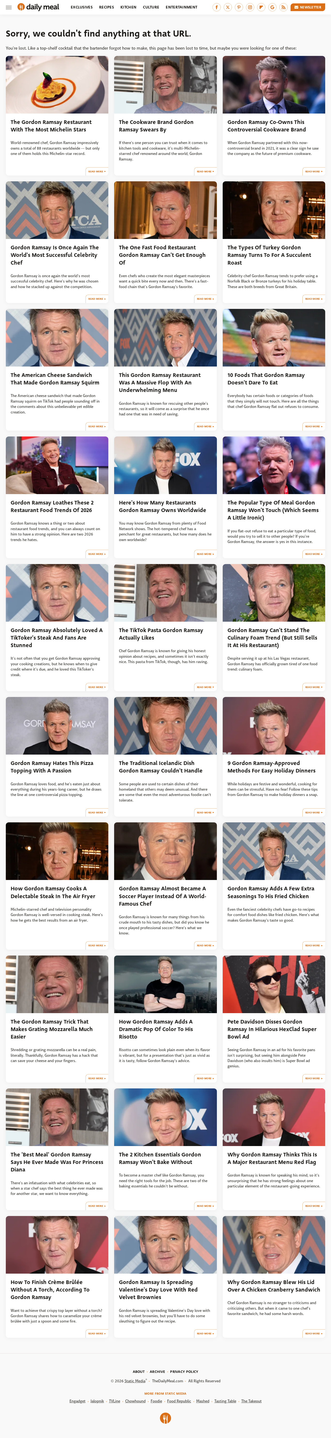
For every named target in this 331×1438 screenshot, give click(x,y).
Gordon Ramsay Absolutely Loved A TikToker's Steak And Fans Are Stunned (57, 638)
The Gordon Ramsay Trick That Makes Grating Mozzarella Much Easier (52, 1029)
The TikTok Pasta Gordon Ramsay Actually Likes (161, 634)
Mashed (202, 1401)
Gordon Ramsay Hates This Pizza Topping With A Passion (52, 766)
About (139, 1371)
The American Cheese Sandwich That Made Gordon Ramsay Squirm (55, 378)
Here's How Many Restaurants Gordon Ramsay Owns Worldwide (162, 506)
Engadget (78, 1401)
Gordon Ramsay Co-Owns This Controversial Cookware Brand (267, 125)
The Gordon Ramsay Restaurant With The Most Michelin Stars (51, 125)
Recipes (106, 7)
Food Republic (179, 1401)
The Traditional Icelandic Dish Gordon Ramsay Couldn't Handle (161, 766)
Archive (157, 1371)
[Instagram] (250, 7)
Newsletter (310, 7)
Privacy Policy (184, 1371)
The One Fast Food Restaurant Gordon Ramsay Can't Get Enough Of (162, 255)
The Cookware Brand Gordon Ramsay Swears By (156, 125)
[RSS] (283, 7)
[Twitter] (228, 7)
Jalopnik (97, 1401)
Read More (95, 171)
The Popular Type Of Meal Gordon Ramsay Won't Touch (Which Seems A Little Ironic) (273, 510)
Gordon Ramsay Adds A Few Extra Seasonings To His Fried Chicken (271, 892)
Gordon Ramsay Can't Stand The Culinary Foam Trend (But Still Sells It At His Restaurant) (272, 638)
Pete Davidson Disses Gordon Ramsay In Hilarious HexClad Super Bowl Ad (272, 1029)
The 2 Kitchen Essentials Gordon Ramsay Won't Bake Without (160, 1158)
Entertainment (181, 7)
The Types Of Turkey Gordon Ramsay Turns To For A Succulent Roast (269, 255)
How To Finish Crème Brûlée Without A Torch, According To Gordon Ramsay (50, 1289)
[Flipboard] (261, 7)
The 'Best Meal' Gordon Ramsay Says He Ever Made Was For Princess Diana (57, 1162)
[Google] (272, 7)
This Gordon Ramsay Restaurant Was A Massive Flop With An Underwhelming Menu (160, 382)
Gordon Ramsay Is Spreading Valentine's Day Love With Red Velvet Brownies (158, 1289)
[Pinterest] (239, 7)
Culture (151, 7)
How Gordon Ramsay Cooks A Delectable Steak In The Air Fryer (53, 892)
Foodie (156, 1401)
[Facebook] (217, 7)
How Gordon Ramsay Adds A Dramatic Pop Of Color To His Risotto (156, 1029)
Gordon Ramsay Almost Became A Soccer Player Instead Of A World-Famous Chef (162, 896)
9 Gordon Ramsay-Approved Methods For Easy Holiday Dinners (271, 766)
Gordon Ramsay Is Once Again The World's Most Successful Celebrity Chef (55, 255)
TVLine (114, 1401)
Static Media (135, 1381)
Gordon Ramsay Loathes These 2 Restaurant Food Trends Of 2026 (52, 506)
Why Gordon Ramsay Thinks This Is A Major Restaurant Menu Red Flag (272, 1158)
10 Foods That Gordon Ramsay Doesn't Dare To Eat (266, 378)
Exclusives (82, 7)
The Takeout (251, 1401)
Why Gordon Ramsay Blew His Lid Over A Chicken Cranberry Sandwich (274, 1285)
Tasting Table (225, 1401)
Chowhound (135, 1401)
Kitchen (128, 7)
